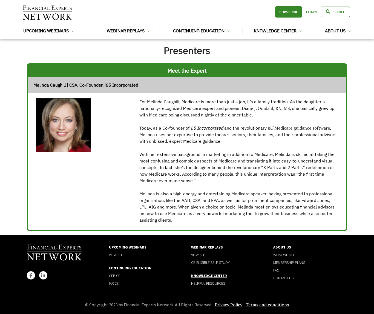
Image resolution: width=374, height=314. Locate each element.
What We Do (283, 254)
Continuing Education (199, 30)
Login (311, 11)
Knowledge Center (276, 30)
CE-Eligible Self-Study (210, 262)
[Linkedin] (43, 275)
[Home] (47, 12)
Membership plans (289, 262)
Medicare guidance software (299, 128)
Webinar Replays (126, 30)
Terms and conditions (267, 305)
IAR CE (114, 283)
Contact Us (283, 277)
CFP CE (114, 275)
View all (116, 254)
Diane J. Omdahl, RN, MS (266, 108)
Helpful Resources (208, 283)
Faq (276, 270)
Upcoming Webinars (46, 30)
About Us (336, 30)
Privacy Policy (228, 305)
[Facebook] (31, 275)
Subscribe (288, 11)
